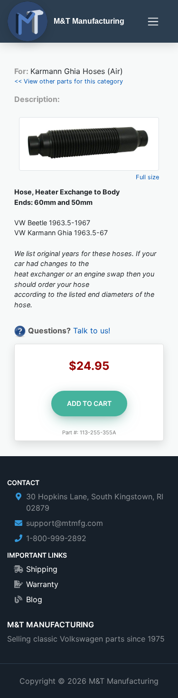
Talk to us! (91, 330)
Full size (147, 177)
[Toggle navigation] (153, 21)
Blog (34, 599)
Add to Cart (89, 403)
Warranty (42, 584)
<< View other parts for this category (68, 81)
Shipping (41, 569)
